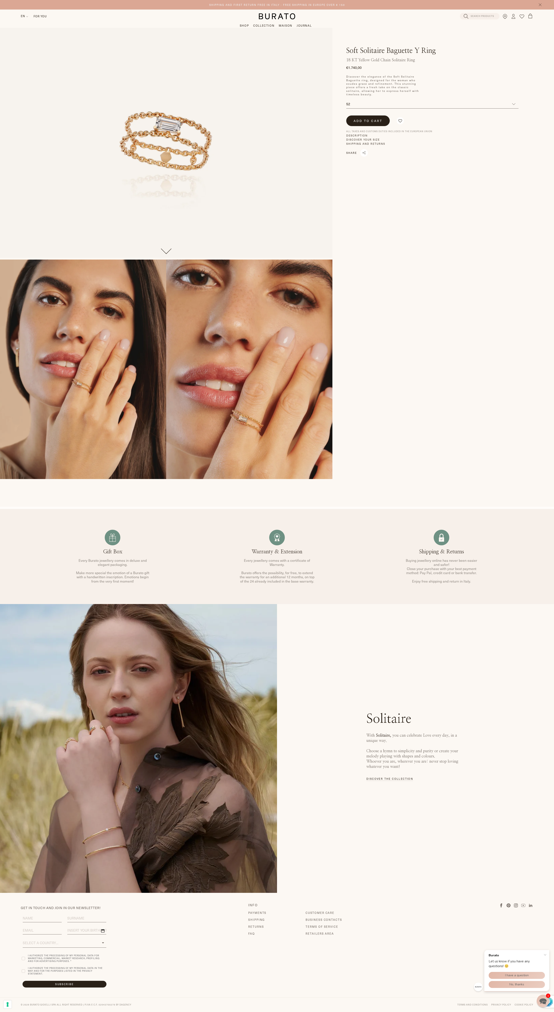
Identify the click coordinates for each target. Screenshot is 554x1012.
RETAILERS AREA (320, 934)
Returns (256, 927)
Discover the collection (389, 778)
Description (357, 135)
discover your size (363, 139)
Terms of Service (322, 927)
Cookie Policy (524, 1004)
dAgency (125, 1004)
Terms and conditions (472, 1004)
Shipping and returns (365, 143)
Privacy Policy (501, 1004)
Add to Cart (368, 121)
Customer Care (320, 913)
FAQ (251, 934)
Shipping (256, 920)
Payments (257, 913)
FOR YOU (40, 16)
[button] (400, 120)
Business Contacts (324, 920)
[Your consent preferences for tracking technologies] (7, 1004)
